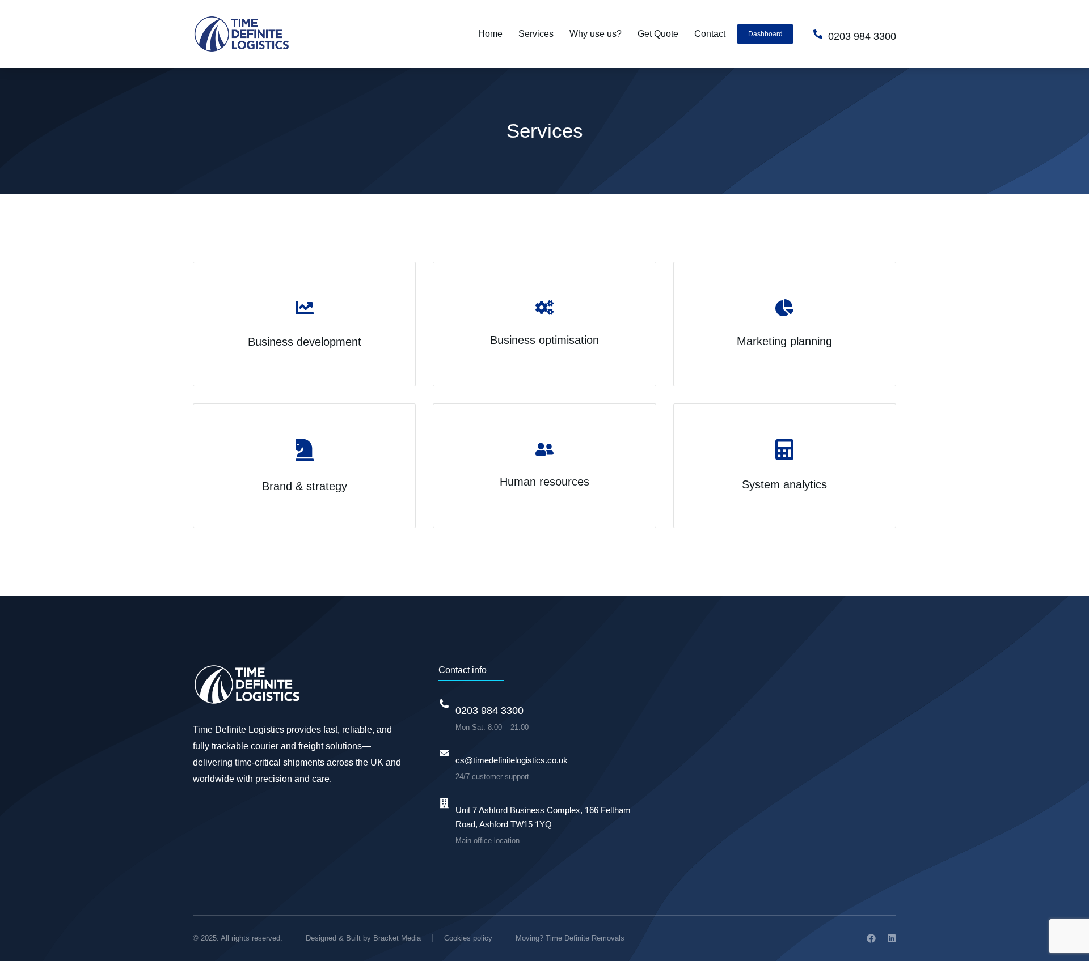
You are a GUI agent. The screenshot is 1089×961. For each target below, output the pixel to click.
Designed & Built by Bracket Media (363, 938)
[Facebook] (871, 938)
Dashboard (765, 34)
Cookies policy (468, 938)
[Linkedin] (891, 938)
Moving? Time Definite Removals (570, 938)
